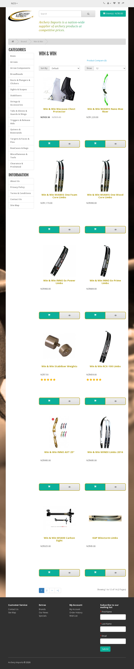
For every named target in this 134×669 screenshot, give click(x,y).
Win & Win (38, 41)
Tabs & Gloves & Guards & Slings (18, 112)
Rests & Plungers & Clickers (20, 82)
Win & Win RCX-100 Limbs (105, 366)
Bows (13, 56)
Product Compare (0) (96, 60)
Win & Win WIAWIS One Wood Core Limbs (105, 196)
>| (58, 590)
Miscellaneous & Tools (18, 156)
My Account (74, 609)
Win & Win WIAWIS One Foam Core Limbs (59, 196)
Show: (89, 68)
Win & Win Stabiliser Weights (59, 366)
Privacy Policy (17, 187)
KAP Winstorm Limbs (105, 537)
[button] (49, 144)
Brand (24, 41)
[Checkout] (123, 3)
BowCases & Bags (19, 148)
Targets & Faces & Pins (19, 140)
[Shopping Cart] (119, 3)
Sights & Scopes (18, 89)
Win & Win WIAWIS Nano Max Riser (105, 110)
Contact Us (16, 199)
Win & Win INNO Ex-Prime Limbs (105, 282)
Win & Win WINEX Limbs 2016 (105, 452)
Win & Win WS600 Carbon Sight (59, 539)
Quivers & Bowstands (16, 131)
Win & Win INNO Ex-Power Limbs (59, 282)
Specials (42, 615)
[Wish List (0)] (114, 3)
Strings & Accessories (16, 103)
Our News (43, 612)
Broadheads (16, 74)
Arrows (14, 62)
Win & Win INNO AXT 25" (59, 452)
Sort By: (44, 68)
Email (104, 636)
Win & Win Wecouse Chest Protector (59, 110)
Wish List (73, 615)
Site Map (14, 205)
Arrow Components (20, 68)
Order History (75, 612)
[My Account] (109, 3)
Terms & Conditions (20, 193)
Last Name (107, 623)
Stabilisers (16, 95)
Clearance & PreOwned (16, 165)
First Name (107, 611)
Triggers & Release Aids (20, 122)
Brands (42, 609)
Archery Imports (15, 662)
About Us (15, 181)
